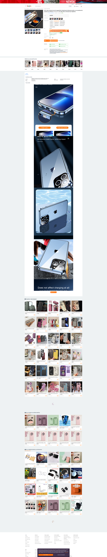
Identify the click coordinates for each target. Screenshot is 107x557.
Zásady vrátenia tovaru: (46, 49)
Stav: (44, 28)
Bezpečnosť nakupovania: (45, 44)
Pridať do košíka (54, 40)
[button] (25, 6)
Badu (25, 8)
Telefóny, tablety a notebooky (33, 8)
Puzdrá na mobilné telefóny (47, 8)
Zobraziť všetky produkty (28, 464)
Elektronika (27, 8)
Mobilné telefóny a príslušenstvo (40, 8)
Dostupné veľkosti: (46, 20)
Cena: (45, 15)
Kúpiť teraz (47, 40)
